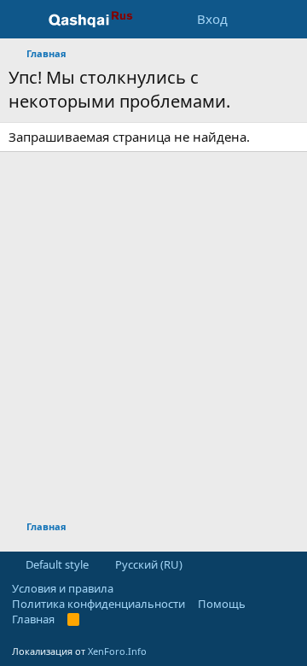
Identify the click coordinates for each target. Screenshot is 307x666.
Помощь (222, 603)
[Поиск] (287, 19)
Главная (33, 619)
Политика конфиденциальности (98, 603)
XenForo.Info (117, 651)
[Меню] (23, 20)
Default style (56, 564)
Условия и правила (62, 588)
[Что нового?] (252, 19)
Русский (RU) (147, 564)
